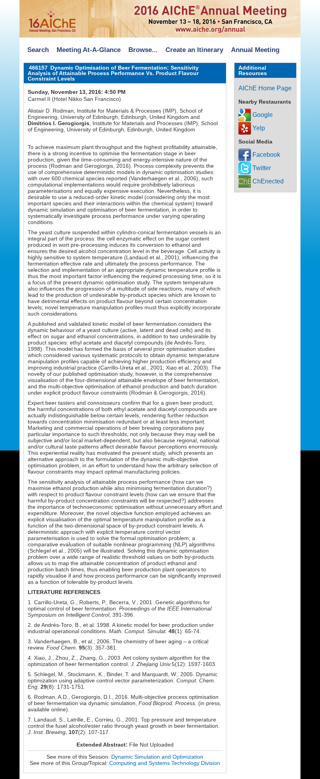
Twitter (261, 168)
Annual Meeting (255, 50)
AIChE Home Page (265, 88)
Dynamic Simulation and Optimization (157, 757)
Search (38, 50)
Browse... (143, 50)
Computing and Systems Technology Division (164, 763)
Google (262, 114)
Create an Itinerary (194, 50)
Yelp (258, 128)
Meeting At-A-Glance (89, 50)
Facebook (265, 154)
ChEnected (267, 181)
